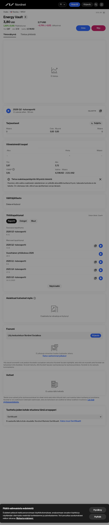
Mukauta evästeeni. (24, 518)
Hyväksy (97, 510)
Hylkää (97, 516)
